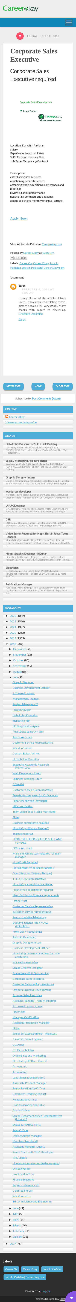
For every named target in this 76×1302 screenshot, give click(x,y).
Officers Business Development (32, 989)
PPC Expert (20, 1157)
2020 (13, 632)
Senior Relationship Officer (29, 1088)
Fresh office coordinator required (33, 889)
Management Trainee (26, 698)
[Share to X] (18, 258)
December (19, 649)
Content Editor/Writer (26, 753)
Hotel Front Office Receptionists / (33, 867)
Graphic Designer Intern (20, 477)
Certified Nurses (23, 1190)
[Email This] (12, 258)
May (16, 1213)
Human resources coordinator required (36, 1163)
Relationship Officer (25, 1099)
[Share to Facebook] (22, 258)
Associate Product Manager (30, 1083)
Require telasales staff (26, 1185)
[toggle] (68, 22)
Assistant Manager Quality (29, 1146)
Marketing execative (25, 962)
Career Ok (25, 263)
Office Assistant (22, 848)
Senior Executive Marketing (29, 917)
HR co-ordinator (23, 806)
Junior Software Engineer (28, 1039)
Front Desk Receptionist (27, 931)
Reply (22, 319)
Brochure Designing (31, 313)
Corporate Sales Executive (28, 978)
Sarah (22, 285)
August (17, 671)
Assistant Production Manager (31, 1022)
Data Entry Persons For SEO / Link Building (31, 444)
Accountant (20, 1066)
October (18, 660)
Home (38, 386)
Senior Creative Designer (28, 967)
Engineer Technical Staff (27, 778)
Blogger (45, 1291)
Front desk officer (23, 1174)
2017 (13, 1243)
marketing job (21, 720)
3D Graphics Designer (26, 726)
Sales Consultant (23, 748)
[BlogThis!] (15, 258)
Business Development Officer (31, 687)
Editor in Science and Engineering (32, 1201)
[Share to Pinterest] (25, 258)
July (15, 677)
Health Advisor (22, 709)
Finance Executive (23, 1179)
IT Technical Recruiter (26, 759)
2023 (13, 615)
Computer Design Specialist (29, 1093)
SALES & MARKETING (27, 1124)
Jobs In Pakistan (52, 1269)
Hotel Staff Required (25, 862)
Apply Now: (19, 218)
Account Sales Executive (27, 995)
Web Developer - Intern (27, 773)
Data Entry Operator (25, 715)
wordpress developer (18, 491)
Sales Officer (20, 1130)
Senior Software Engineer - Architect (35, 1033)
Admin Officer (21, 1110)
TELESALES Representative (29, 878)
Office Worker (22, 1168)
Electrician (12, 567)
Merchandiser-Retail (25, 1141)
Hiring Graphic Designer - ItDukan (26, 553)
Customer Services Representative (33, 984)
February (18, 1231)
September (20, 665)
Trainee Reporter (23, 833)
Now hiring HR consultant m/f (31, 828)
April (16, 1219)
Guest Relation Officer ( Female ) (32, 873)
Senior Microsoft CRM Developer (33, 1152)
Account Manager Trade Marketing (34, 1000)
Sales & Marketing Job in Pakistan (26, 460)
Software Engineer (24, 693)
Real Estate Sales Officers (28, 731)
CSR (8, 519)
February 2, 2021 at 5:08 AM (38, 291)
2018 (13, 644)
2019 (13, 638)
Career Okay (41, 263)
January (17, 1236)
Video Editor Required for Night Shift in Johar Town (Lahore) (37, 535)
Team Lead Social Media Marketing (34, 811)
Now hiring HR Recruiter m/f (30, 1061)
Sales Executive (22, 1196)
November (19, 654)
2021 (13, 627)
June (16, 1208)
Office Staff (20, 900)
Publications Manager (19, 584)
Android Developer (24, 937)
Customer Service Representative (33, 742)
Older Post (62, 386)
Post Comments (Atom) (46, 398)
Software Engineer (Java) (28, 1006)
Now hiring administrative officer (33, 884)
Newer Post (14, 386)
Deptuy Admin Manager (27, 1135)
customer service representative (32, 911)
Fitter (16, 817)
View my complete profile (21, 422)
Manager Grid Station (26, 1017)
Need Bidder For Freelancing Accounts (36, 895)
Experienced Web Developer (30, 800)
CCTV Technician (23, 1050)
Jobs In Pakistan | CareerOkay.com (43, 267)
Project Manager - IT (25, 704)
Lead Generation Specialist (29, 1077)
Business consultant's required (31, 822)
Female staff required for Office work (35, 795)
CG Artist (18, 784)
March (17, 1225)
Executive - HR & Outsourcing (31, 973)
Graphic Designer (23, 682)
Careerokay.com (52, 244)
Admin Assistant (22, 737)
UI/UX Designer (15, 505)
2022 (13, 621)
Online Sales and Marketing (29, 1055)
